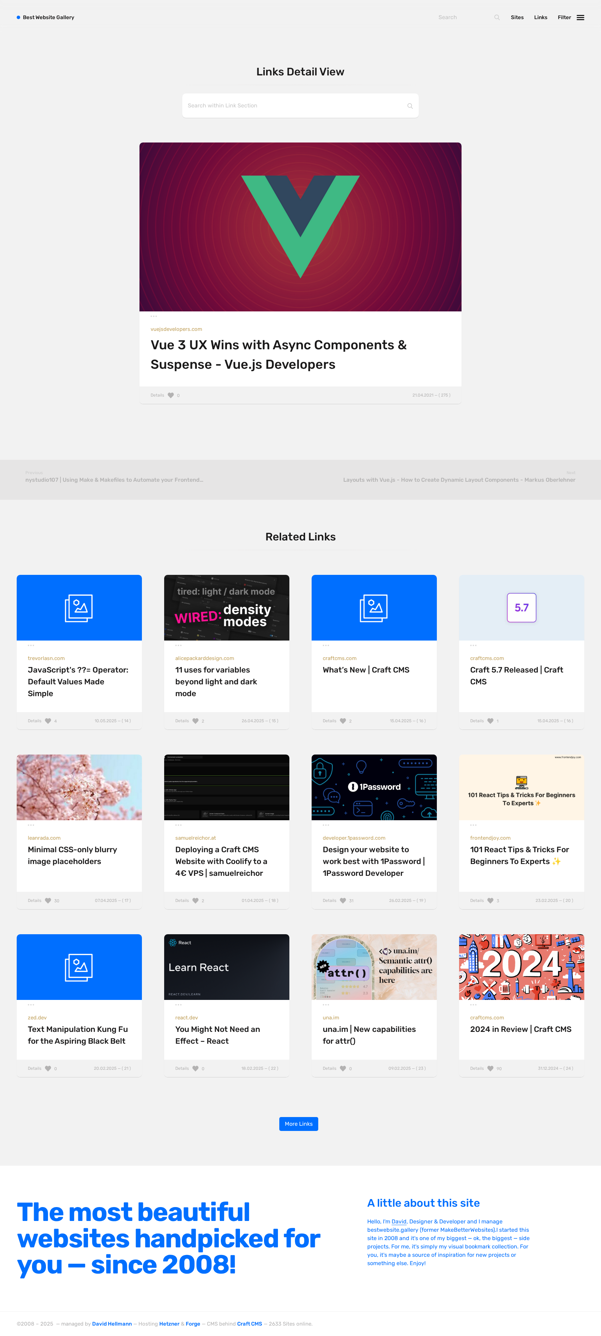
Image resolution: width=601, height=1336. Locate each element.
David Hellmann (112, 1324)
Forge (193, 1324)
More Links (299, 1124)
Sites (517, 17)
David (399, 1221)
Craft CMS (249, 1324)
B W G (48, 17)
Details (300, 395)
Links (540, 17)
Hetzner (169, 1324)
